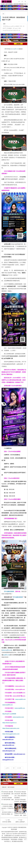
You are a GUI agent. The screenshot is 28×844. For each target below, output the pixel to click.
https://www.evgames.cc (9, 722)
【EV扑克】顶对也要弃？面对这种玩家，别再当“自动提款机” (8, 799)
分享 (20, 768)
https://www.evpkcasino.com (10, 728)
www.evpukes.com (18, 717)
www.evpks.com (20, 686)
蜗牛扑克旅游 (9, 4)
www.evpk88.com (7, 704)
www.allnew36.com (7, 739)
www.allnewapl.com (19, 754)
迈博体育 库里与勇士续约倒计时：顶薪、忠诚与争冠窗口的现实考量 (20, 815)
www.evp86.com (14, 49)
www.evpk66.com (20, 699)
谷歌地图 (15, 829)
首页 (3, 4)
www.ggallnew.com (8, 759)
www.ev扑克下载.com (19, 696)
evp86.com (6, 654)
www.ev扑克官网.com (19, 692)
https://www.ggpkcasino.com (10, 734)
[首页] (26, 833)
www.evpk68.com (20, 708)
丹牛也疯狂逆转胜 (18, 597)
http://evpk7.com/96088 (9, 713)
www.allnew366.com (8, 745)
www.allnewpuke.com (8, 750)
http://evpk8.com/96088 (12, 639)
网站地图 (20, 827)
